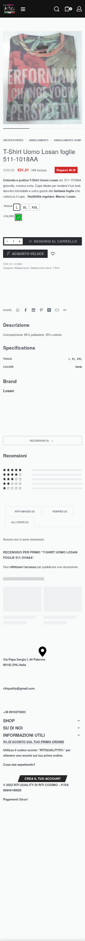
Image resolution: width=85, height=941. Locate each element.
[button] (42, 440)
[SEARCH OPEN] (56, 14)
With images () (24, 511)
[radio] (17, 207)
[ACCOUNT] (79, 9)
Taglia (8, 206)
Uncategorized (13, 140)
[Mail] (57, 310)
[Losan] (18, 292)
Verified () (59, 511)
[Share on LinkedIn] (33, 310)
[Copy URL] (65, 310)
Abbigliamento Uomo (67, 140)
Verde (78, 367)
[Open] (23, 9)
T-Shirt (56, 267)
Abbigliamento (38, 140)
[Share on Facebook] (25, 310)
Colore (9, 216)
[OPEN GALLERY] (42, 77)
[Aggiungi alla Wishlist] (53, 254)
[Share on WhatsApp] (18, 310)
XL (73, 359)
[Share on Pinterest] (41, 310)
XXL (79, 359)
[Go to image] (16, 128)
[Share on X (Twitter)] (49, 310)
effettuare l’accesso (23, 567)
